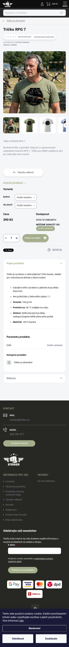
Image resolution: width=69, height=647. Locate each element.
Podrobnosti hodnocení (44, 37)
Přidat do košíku (33, 238)
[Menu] (65, 4)
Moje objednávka (14, 520)
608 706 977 (17, 434)
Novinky (10, 504)
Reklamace (11, 510)
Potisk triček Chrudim (16, 514)
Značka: (10, 45)
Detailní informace (13, 183)
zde (21, 620)
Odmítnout (18, 638)
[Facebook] (35, 608)
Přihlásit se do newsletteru (22, 570)
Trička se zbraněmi (23, 362)
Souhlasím (51, 638)
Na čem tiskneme (46, 481)
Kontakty (10, 481)
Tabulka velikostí (14, 499)
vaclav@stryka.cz (19, 419)
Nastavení (34, 628)
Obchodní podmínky (16, 486)
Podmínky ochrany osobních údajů (15, 493)
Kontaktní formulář (19, 443)
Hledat (62, 13)
